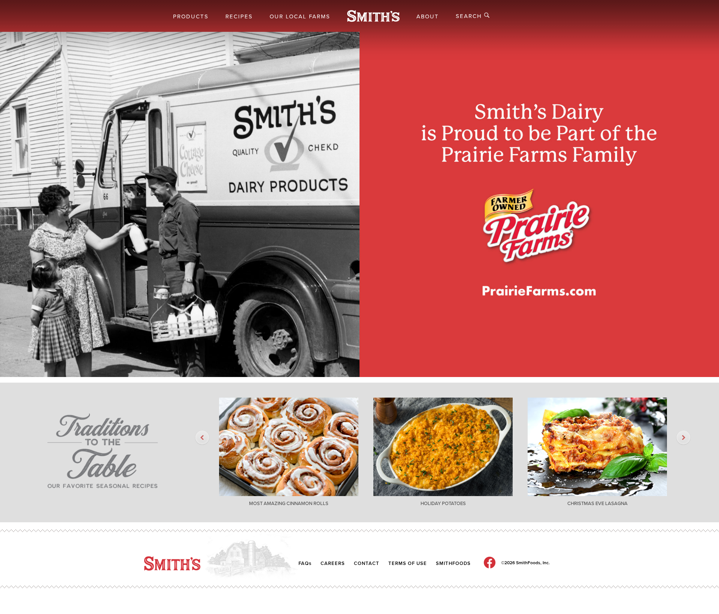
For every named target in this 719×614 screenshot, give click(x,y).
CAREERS (333, 563)
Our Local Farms (300, 16)
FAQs (305, 563)
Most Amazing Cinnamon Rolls (288, 504)
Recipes (239, 16)
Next (679, 438)
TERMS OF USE (407, 563)
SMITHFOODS (453, 563)
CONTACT (367, 563)
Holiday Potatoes (443, 504)
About (427, 16)
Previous (198, 438)
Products (191, 16)
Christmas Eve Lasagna (597, 504)
